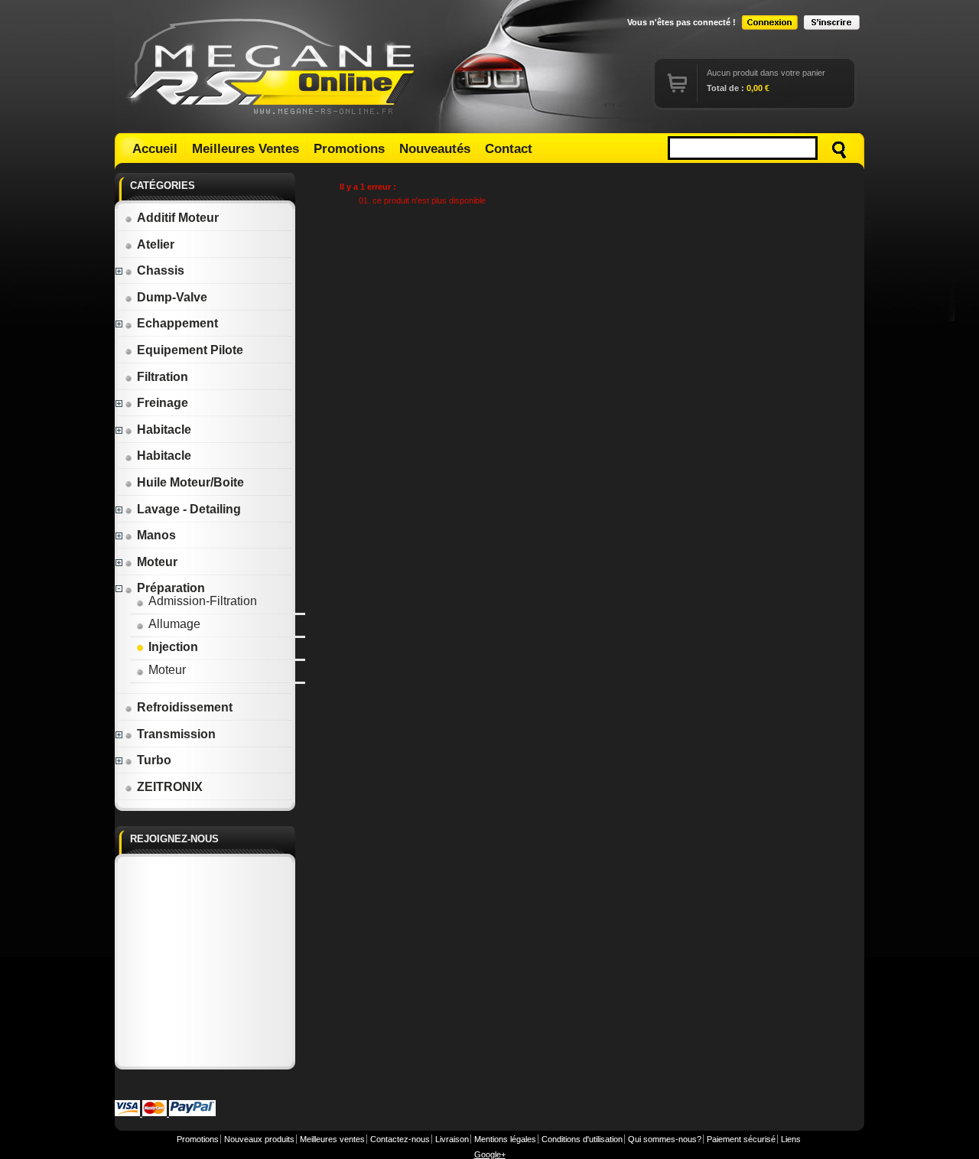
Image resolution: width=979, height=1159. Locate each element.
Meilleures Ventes (245, 148)
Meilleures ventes (332, 1139)
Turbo (154, 760)
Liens (791, 1139)
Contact (508, 148)
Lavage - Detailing (189, 509)
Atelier (155, 244)
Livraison (452, 1139)
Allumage (174, 623)
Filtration (162, 376)
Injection (173, 646)
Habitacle (164, 429)
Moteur (157, 561)
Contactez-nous (400, 1139)
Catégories (162, 185)
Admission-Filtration (202, 600)
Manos (156, 535)
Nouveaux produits (259, 1139)
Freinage (162, 402)
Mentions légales (505, 1139)
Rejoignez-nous (174, 839)
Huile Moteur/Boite (190, 482)
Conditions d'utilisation (582, 1139)
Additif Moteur (178, 217)
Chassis (160, 270)
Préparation (171, 587)
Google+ (490, 1154)
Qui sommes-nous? (664, 1139)
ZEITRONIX (170, 786)
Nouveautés (434, 148)
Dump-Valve (172, 297)
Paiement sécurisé (741, 1139)
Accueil (154, 148)
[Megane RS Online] (274, 66)
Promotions (349, 148)
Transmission (176, 734)
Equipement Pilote (190, 349)
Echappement (177, 323)
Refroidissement (185, 707)
